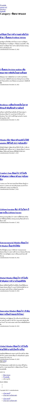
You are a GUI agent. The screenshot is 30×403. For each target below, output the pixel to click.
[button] (2, 11)
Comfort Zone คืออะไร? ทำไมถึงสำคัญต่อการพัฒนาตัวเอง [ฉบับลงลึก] (14, 176)
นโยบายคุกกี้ (6, 393)
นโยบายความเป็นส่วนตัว (10, 395)
